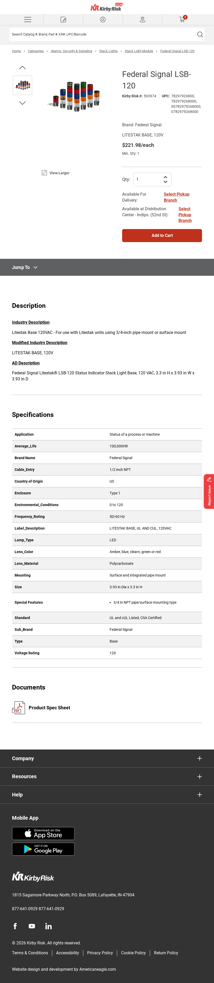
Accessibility (67, 952)
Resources (24, 776)
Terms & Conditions (30, 952)
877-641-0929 (25, 908)
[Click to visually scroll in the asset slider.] (22, 67)
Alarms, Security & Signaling (71, 51)
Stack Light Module (139, 51)
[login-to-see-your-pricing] (103, 19)
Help (17, 795)
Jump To (21, 267)
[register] (63, 19)
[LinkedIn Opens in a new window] (48, 926)
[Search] (200, 34)
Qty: (126, 179)
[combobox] (102, 34)
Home (16, 51)
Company (23, 758)
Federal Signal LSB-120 (177, 51)
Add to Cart (162, 235)
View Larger (59, 173)
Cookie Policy (133, 952)
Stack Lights (108, 51)
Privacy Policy (100, 952)
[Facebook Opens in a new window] (15, 926)
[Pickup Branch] (142, 19)
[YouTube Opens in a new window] (32, 926)
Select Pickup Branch (185, 214)
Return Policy (166, 952)
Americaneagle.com (97, 969)
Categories (36, 51)
